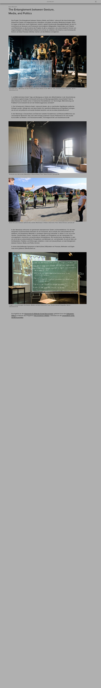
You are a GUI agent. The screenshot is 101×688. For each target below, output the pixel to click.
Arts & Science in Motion (41, 315)
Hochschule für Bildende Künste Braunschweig (38, 314)
